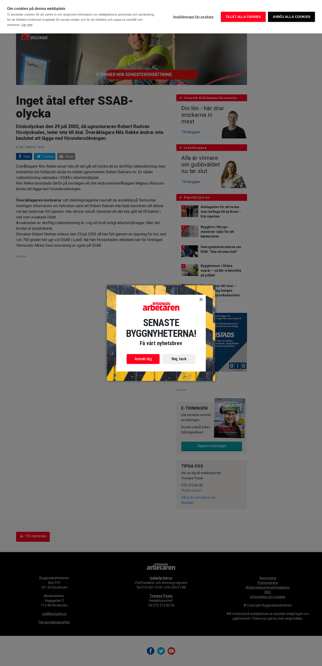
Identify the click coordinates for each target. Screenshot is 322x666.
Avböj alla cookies (291, 17)
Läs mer (27, 25)
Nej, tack (179, 359)
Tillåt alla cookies (243, 17)
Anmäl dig (143, 359)
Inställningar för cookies (193, 17)
